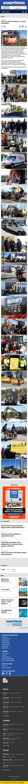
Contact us (4, 666)
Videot (7, 11)
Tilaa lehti (4, 655)
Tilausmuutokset (6, 657)
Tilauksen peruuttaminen (8, 658)
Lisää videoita (24, 627)
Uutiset (3, 11)
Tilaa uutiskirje (5, 653)
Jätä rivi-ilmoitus (6, 644)
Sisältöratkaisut (6, 642)
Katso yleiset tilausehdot (8, 660)
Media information (6, 667)
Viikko (8, 569)
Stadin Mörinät (5, 640)
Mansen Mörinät (6, 639)
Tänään (3, 569)
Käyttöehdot (5, 648)
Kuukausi (14, 569)
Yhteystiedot (5, 646)
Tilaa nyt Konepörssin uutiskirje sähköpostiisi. (12, 782)
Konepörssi (5, 637)
